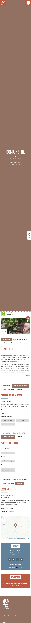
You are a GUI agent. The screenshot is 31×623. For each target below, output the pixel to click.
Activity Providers (8, 343)
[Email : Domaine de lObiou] (13, 559)
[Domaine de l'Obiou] (15, 326)
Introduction (6, 385)
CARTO (28, 538)
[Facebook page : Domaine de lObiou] (21, 559)
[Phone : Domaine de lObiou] (9, 559)
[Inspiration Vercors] (29, 235)
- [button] (3, 520)
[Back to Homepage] (3, 3)
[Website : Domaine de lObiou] (17, 559)
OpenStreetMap (17, 538)
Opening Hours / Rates (20, 339)
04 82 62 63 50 (9, 612)
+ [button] (3, 518)
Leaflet (10, 538)
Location (19, 343)
